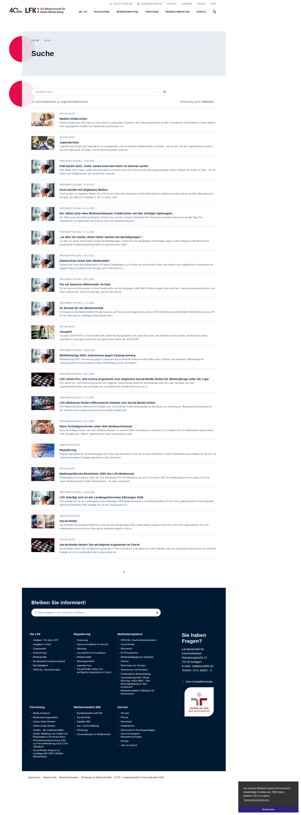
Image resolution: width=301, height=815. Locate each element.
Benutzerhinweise (69, 777)
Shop (213, 4)
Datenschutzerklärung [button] (256, 800)
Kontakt (172, 4)
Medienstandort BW (87, 707)
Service (123, 707)
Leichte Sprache (122, 4)
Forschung (37, 707)
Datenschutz (50, 777)
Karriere (187, 4)
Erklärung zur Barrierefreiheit (96, 777)
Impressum (34, 777)
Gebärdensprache (150, 4)
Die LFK (35, 634)
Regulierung (82, 634)
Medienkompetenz (130, 634)
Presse (201, 4)
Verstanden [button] (268, 809)
